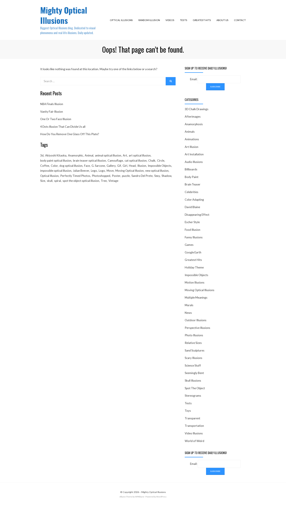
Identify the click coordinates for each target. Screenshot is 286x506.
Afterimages (193, 116)
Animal (89, 155)
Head (132, 165)
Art (125, 155)
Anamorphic (75, 155)
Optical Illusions (121, 20)
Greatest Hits (202, 20)
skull (49, 180)
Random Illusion (149, 20)
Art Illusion (191, 147)
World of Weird (194, 441)
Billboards (191, 169)
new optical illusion (156, 170)
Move (110, 170)
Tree (104, 180)
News (188, 312)
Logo (102, 170)
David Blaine (192, 207)
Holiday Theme (194, 267)
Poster (116, 175)
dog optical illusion (70, 165)
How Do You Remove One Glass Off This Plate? (69, 134)
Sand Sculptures (194, 350)
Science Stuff (193, 365)
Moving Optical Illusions (199, 290)
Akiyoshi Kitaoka (55, 155)
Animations (192, 139)
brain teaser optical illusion (89, 160)
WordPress (161, 496)
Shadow (166, 175)
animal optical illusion (108, 155)
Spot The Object (195, 388)
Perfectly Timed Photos (75, 175)
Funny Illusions (194, 237)
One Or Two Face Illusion (55, 119)
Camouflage (115, 160)
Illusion (141, 165)
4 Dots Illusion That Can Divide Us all (62, 126)
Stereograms (193, 395)
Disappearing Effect (197, 214)
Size (42, 180)
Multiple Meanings (196, 297)
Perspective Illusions (197, 328)
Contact (240, 20)
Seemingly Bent (194, 373)
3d (42, 155)
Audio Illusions (194, 162)
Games (189, 244)
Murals (189, 305)
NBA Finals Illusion (51, 104)
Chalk (151, 160)
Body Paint (191, 177)
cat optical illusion (136, 160)
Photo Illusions (194, 335)
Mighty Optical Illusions (63, 15)
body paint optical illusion (55, 160)
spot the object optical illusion (81, 180)
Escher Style (192, 222)
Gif (119, 165)
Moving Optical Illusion (129, 170)
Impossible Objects (159, 165)
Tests (183, 20)
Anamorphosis (194, 124)
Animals (190, 131)
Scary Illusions (193, 358)
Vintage (113, 180)
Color (54, 165)
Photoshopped (101, 175)
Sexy (157, 175)
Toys (188, 410)
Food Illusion (192, 229)
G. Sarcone (98, 165)
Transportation (194, 425)
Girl (125, 165)
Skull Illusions (193, 380)
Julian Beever (81, 170)
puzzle (126, 175)
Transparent (192, 418)
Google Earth (193, 252)
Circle (160, 160)
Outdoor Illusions (195, 320)
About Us (222, 20)
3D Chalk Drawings (196, 109)
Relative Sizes (193, 343)
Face (87, 165)
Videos (170, 20)
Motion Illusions (194, 282)
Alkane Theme (125, 496)
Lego (94, 170)
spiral (57, 180)
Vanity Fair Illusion (51, 111)
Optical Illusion (49, 175)
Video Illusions (194, 433)
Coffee (44, 165)
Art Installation (194, 154)
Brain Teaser (192, 184)
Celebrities (191, 192)
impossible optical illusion (55, 170)
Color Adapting (194, 199)
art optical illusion (140, 155)
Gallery (111, 165)
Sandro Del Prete (142, 175)
